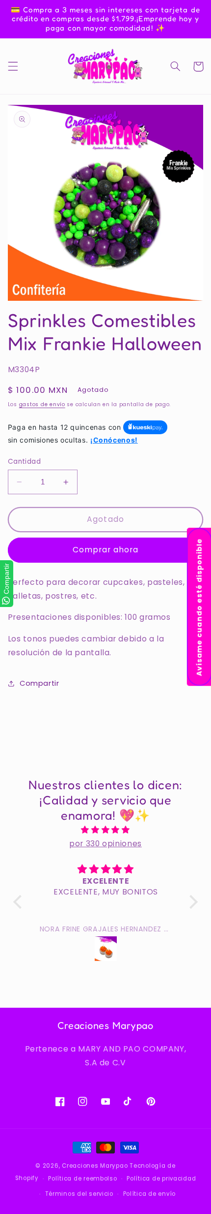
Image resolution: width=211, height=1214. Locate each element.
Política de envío (149, 1194)
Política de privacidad (161, 1178)
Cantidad (24, 461)
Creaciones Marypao (95, 1166)
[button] (12, 66)
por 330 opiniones (105, 843)
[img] (105, 830)
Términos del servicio (79, 1194)
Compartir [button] (39, 683)
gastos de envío (42, 404)
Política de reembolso (82, 1178)
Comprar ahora (106, 549)
